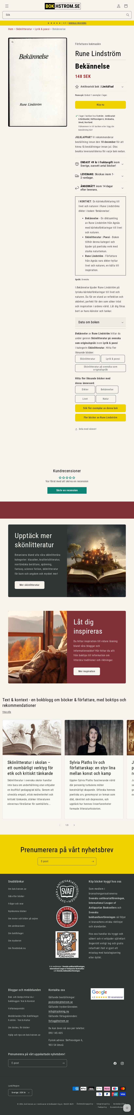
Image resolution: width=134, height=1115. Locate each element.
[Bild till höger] (74, 825)
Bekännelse (107, 389)
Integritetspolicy (103, 1104)
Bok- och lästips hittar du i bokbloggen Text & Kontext (21, 999)
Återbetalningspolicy (85, 1104)
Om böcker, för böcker (19, 1027)
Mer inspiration (86, 671)
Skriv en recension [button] (67, 490)
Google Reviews (77, 23)
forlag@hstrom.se (59, 1020)
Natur (106, 398)
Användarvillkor (119, 1104)
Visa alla (6, 712)
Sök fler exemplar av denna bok (100, 408)
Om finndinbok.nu (17, 948)
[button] (6, 6)
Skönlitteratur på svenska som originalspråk (100, 368)
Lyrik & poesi (113, 358)
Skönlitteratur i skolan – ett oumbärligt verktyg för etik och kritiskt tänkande (30, 768)
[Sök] (127, 15)
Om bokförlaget (15, 933)
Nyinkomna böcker (17, 911)
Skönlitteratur (87, 358)
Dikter (85, 389)
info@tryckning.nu (59, 1011)
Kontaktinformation (118, 1107)
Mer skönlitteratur (30, 585)
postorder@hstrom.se (61, 1002)
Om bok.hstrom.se (17, 889)
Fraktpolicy (102, 1107)
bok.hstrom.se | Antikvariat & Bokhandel (40, 1104)
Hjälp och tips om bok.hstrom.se (24, 1035)
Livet (85, 398)
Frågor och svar (16, 903)
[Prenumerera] (92, 861)
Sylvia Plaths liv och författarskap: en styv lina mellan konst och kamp (92, 768)
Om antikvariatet (16, 926)
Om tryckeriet (14, 940)
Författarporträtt (16, 1008)
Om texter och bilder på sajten (23, 918)
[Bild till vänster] (59, 825)
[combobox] (67, 15)
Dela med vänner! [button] (87, 429)
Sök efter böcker (16, 896)
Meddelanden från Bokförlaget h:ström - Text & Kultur (23, 1018)
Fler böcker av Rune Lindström (100, 417)
